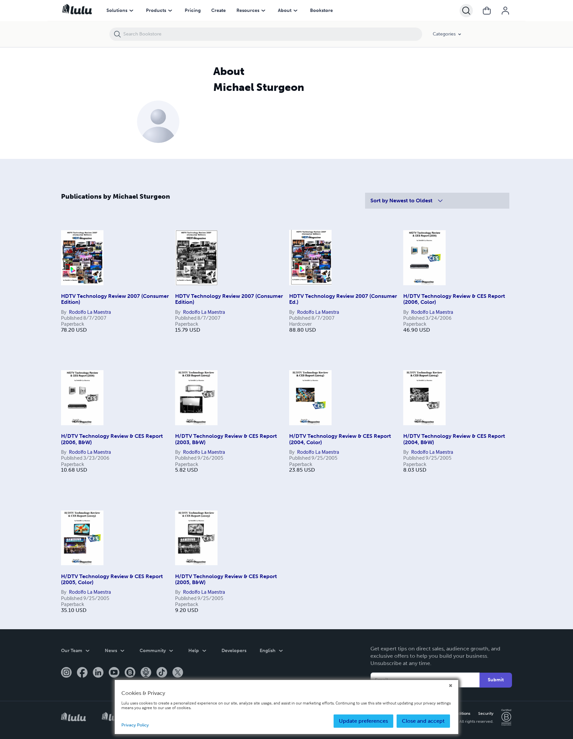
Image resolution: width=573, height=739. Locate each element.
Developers (234, 650)
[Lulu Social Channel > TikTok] (162, 673)
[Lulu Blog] (130, 673)
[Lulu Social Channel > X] (177, 673)
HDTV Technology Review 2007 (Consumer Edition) (115, 299)
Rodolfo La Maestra (90, 312)
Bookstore (321, 10)
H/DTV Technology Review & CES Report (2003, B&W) (226, 439)
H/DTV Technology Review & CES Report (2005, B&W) (226, 579)
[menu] (131, 11)
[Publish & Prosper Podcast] (146, 673)
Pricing (193, 10)
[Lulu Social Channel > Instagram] (66, 673)
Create (218, 10)
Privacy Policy (135, 724)
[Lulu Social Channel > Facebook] (82, 673)
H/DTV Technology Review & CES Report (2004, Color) (340, 439)
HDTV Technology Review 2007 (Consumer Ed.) (343, 299)
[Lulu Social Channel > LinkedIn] (98, 673)
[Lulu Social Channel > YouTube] (114, 673)
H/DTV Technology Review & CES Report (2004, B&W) (454, 439)
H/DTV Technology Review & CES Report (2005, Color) (112, 579)
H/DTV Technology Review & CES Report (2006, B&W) (112, 439)
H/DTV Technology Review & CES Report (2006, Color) (454, 299)
